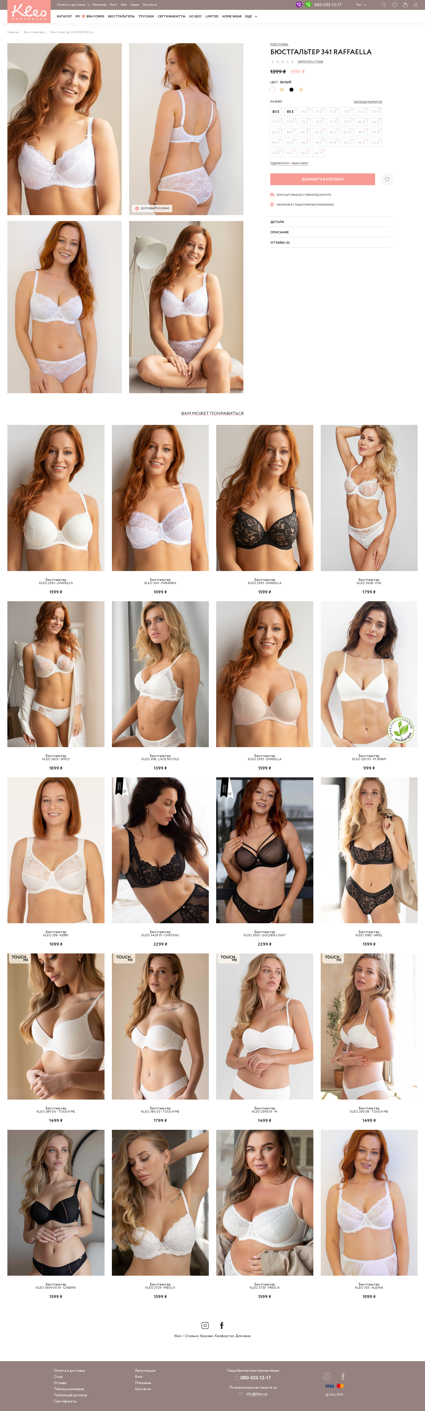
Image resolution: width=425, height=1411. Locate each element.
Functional (279, 44)
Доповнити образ (155, 208)
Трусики (146, 16)
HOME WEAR (232, 16)
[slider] (282, 61)
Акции (134, 4)
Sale (124, 4)
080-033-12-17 (328, 5)
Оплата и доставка (71, 4)
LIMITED (212, 16)
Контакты (150, 4)
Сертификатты (171, 16)
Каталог (64, 16)
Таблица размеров (69, 1389)
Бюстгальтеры (121, 16)
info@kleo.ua (256, 1394)
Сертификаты (65, 1401)
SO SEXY (195, 16)
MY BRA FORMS (90, 16)
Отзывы (60, 1383)
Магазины (99, 4)
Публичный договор (70, 1395)
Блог (113, 4)
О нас (58, 1377)
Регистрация (145, 1370)
